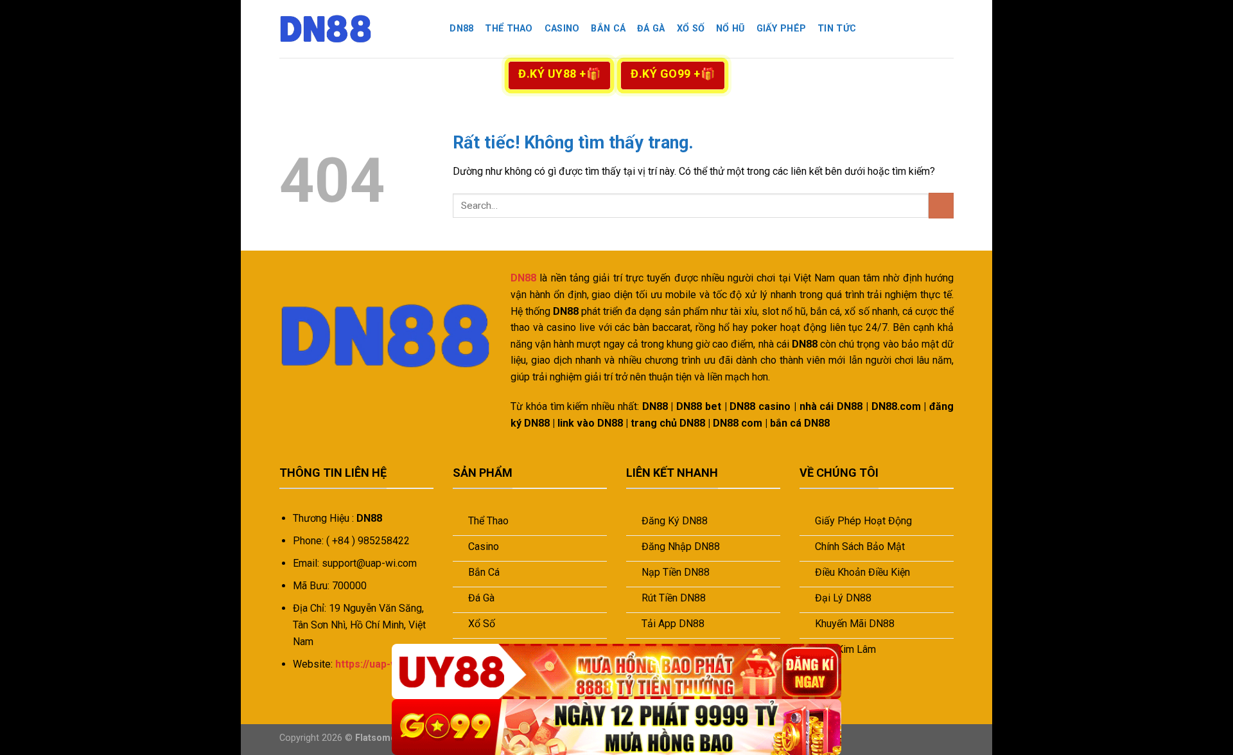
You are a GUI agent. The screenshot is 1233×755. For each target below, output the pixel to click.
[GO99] (616, 727)
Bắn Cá (608, 28)
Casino (562, 28)
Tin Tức (837, 28)
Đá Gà (651, 28)
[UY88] (616, 672)
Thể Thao (508, 28)
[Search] (432, 29)
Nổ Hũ (730, 28)
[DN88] (343, 29)
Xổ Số (690, 28)
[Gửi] (941, 205)
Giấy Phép (781, 28)
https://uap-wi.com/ (381, 664)
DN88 (461, 28)
